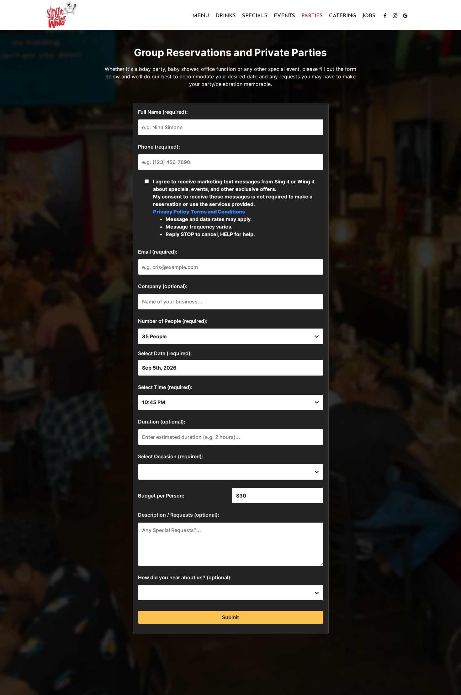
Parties (312, 16)
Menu (200, 16)
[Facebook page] (385, 16)
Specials (255, 16)
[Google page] (405, 16)
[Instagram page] (395, 16)
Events (284, 16)
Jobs (368, 16)
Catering (342, 16)
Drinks (225, 16)
